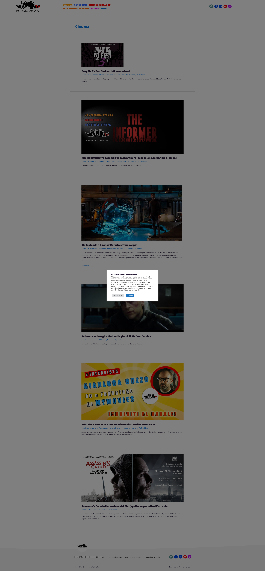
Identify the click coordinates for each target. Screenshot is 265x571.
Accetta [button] (130, 296)
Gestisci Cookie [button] (118, 296)
